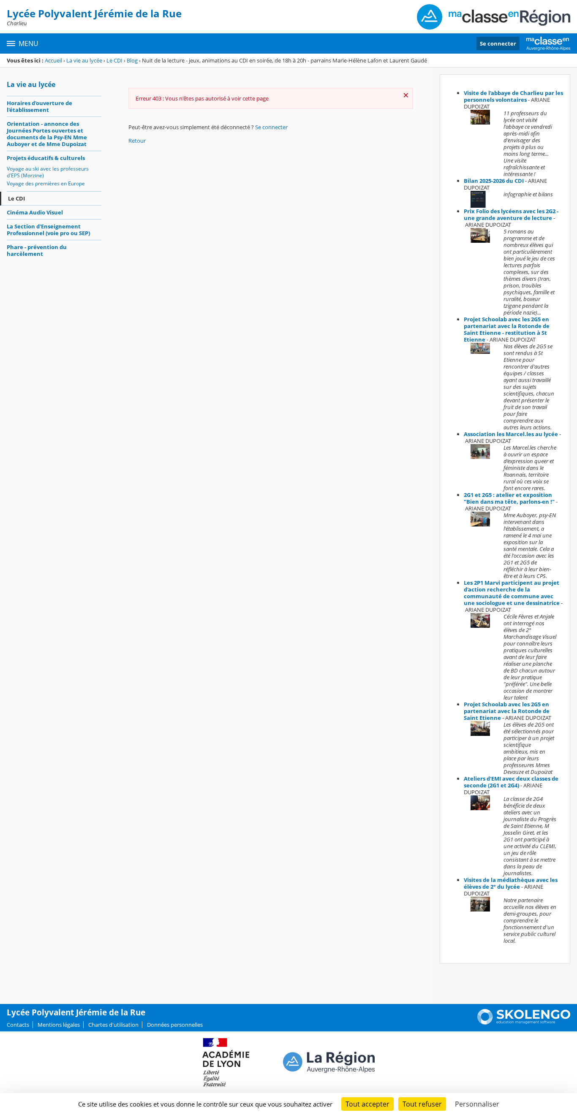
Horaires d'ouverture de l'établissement (39, 106)
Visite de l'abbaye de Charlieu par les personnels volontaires (513, 96)
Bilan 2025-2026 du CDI (494, 180)
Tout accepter (367, 1104)
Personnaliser (477, 1104)
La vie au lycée (84, 60)
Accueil (53, 60)
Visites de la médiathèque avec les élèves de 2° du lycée (511, 883)
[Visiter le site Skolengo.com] (523, 1022)
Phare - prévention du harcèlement (37, 250)
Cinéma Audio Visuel (35, 212)
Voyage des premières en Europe (46, 183)
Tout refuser (422, 1104)
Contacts (18, 1024)
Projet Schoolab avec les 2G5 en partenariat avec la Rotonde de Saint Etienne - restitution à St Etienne (507, 329)
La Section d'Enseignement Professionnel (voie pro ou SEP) (48, 229)
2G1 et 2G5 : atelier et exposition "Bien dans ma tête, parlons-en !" (509, 498)
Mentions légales (59, 1024)
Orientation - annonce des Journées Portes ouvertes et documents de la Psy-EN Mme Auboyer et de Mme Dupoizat (47, 134)
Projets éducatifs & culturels (46, 158)
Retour (137, 140)
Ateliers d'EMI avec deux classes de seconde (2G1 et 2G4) (511, 782)
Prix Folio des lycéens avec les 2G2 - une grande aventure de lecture (511, 214)
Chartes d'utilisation (113, 1024)
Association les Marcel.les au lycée (511, 434)
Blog (132, 60)
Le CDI (114, 60)
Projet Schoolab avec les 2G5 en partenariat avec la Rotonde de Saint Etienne (507, 711)
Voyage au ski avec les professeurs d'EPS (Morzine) (48, 172)
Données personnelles (175, 1024)
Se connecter (498, 43)
